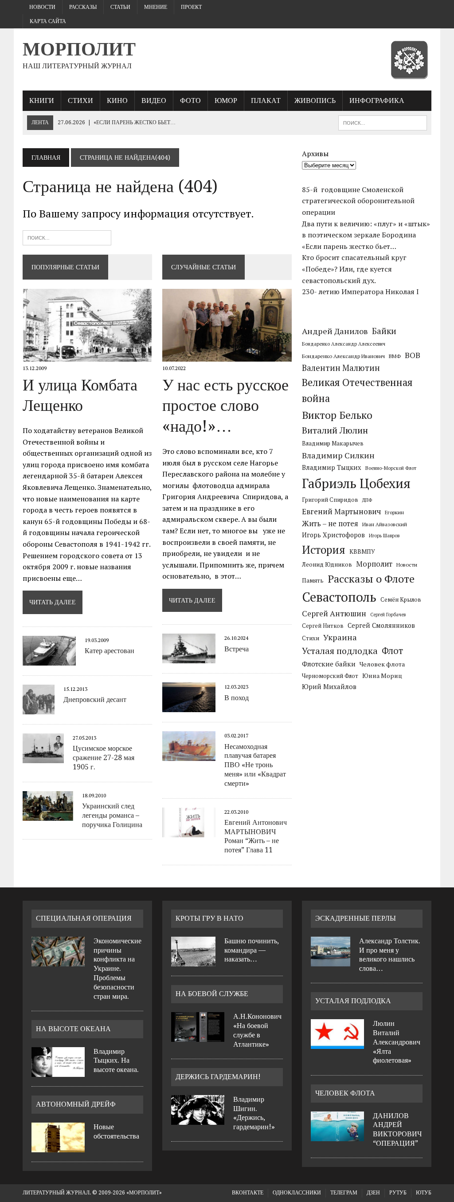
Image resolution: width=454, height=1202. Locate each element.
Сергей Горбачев (388, 614)
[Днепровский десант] (39, 708)
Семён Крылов (400, 599)
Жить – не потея (330, 523)
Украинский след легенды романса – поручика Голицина (112, 815)
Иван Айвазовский (384, 524)
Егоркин (394, 512)
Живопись (315, 100)
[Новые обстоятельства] (58, 1147)
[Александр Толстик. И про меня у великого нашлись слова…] (330, 961)
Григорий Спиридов (330, 500)
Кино (117, 100)
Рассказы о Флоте (371, 578)
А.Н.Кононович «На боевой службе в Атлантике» (257, 1030)
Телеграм (343, 1193)
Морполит (374, 564)
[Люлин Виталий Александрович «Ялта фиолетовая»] (337, 1043)
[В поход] (188, 706)
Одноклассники (297, 1193)
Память (313, 580)
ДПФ (367, 500)
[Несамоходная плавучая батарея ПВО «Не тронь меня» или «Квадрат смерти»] (188, 755)
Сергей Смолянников (381, 625)
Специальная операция (84, 918)
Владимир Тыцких (331, 467)
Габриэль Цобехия (356, 483)
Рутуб (398, 1193)
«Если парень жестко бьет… (349, 246)
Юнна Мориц (382, 676)
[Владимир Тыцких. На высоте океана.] (58, 1071)
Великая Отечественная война (357, 390)
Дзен (373, 1193)
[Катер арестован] (49, 659)
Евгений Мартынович (341, 511)
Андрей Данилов (335, 331)
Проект (191, 7)
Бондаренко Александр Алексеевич (343, 344)
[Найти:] (67, 237)
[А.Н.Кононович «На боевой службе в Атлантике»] (197, 1036)
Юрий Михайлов (329, 686)
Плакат (266, 100)
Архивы (315, 153)
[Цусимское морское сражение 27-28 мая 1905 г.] (43, 757)
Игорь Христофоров (333, 535)
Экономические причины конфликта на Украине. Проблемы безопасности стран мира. (117, 969)
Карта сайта (48, 21)
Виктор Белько (337, 415)
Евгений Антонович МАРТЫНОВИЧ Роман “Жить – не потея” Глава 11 (255, 836)
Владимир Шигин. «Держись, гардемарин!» (254, 1113)
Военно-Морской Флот (390, 468)
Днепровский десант (94, 699)
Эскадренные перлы (355, 918)
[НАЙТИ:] (382, 122)
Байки (384, 330)
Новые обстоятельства (116, 1131)
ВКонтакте (247, 1193)
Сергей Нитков (323, 626)
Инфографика (376, 100)
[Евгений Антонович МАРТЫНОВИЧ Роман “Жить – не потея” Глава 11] (188, 831)
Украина (340, 637)
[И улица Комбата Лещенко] (87, 356)
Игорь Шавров (384, 535)
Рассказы (83, 7)
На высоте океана (73, 1029)
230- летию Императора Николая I (360, 291)
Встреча (236, 649)
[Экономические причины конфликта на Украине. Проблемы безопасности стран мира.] (58, 961)
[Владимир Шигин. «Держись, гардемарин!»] (197, 1119)
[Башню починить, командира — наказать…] (193, 961)
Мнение (155, 7)
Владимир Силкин (338, 455)
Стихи (80, 100)
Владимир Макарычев (333, 443)
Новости (42, 7)
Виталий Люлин (335, 430)
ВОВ (412, 355)
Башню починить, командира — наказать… (251, 950)
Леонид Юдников (327, 564)
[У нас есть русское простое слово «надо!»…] (227, 356)
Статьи (120, 7)
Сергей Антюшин (334, 613)
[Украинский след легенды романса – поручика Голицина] (48, 815)
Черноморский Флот (330, 676)
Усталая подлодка (340, 651)
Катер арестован (109, 650)
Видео (153, 100)
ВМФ (395, 355)
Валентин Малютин (341, 368)
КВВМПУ (362, 552)
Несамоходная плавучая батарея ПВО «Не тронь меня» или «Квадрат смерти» (255, 765)
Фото (190, 100)
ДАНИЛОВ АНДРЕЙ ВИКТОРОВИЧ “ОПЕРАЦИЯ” (397, 1129)
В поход (236, 698)
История (323, 549)
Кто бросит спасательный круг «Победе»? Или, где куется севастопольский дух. (354, 268)
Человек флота (382, 664)
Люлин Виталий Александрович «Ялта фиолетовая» (396, 1041)
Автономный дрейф (76, 1104)
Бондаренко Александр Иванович (343, 355)
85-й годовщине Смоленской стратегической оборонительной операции (358, 201)
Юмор (226, 100)
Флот (392, 651)
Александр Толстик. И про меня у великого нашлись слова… (389, 955)
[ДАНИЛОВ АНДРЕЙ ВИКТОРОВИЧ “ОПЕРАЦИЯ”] (337, 1135)
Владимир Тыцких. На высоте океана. (116, 1060)
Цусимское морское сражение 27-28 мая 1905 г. (103, 757)
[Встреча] (188, 657)
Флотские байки (329, 663)
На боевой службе (212, 993)
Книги (41, 100)
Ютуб (423, 1193)
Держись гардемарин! (218, 1076)
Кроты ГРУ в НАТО (209, 918)
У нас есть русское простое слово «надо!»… (225, 405)
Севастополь (339, 596)
